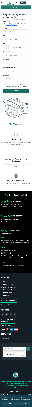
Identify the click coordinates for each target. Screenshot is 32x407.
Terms (23, 391)
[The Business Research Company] (7, 2)
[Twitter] (14, 314)
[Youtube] (6, 314)
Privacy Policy (23, 86)
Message (6, 75)
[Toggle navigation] (29, 3)
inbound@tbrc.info (11, 25)
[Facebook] (10, 314)
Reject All (23, 403)
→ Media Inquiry (5, 295)
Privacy (11, 391)
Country (6, 59)
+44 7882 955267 (15, 201)
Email (5, 36)
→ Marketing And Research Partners (11, 290)
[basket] (16, 3)
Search (16, 7)
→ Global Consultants (7, 284)
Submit (16, 91)
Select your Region (9, 67)
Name (5, 28)
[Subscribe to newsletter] (28, 349)
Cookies (17, 391)
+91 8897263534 (7, 234)
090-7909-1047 (6, 253)
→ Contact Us (5, 338)
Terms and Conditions (11, 86)
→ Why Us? (4, 281)
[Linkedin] (2, 314)
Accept (9, 403)
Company (6, 51)
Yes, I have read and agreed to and (16, 85)
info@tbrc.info (9, 305)
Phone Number (8, 44)
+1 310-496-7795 (16, 216)
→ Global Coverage (6, 292)
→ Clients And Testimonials (8, 287)
